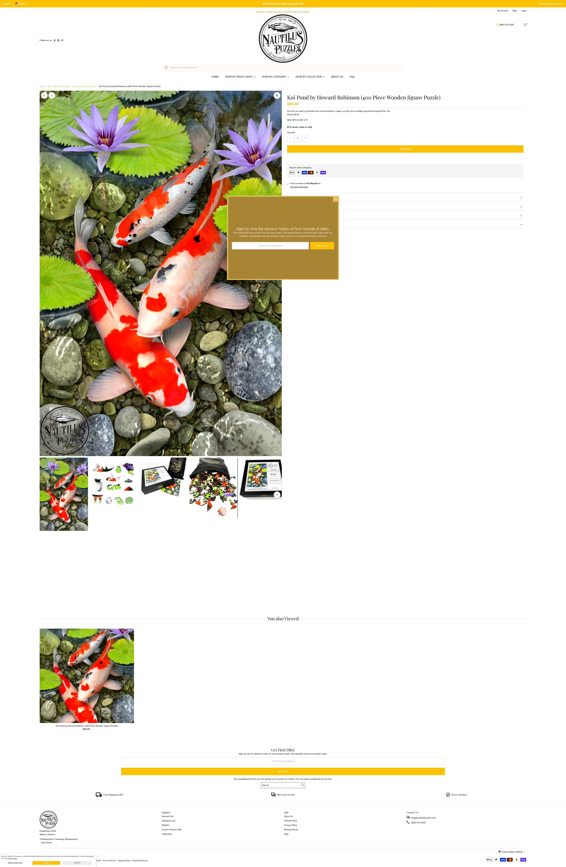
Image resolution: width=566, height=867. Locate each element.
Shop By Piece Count (239, 77)
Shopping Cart (168, 821)
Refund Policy (290, 821)
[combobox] (285, 68)
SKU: (289, 120)
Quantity (291, 132)
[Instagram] (58, 40)
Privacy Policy (12, 858)
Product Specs (294, 215)
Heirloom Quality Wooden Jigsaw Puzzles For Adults (283, 11)
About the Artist (294, 224)
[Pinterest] (62, 40)
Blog (286, 834)
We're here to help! (286, 795)
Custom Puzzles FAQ (172, 829)
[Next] (419, 3)
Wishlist (165, 825)
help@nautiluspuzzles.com (423, 818)
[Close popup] (335, 199)
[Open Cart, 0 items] (524, 24)
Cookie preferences (140, 861)
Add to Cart (405, 149)
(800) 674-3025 (418, 822)
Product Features (295, 198)
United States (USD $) (512, 852)
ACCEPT (46, 863)
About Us (337, 77)
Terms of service (109, 861)
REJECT (77, 863)
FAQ (352, 77)
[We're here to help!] (273, 796)
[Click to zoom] (277, 95)
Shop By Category (274, 77)
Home (215, 77)
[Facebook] (55, 40)
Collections (167, 834)
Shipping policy (124, 861)
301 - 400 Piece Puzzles (59, 86)
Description (292, 207)
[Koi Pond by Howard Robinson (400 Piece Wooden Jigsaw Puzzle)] (87, 676)
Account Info (167, 816)
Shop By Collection (309, 77)
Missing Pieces (291, 829)
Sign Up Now (283, 771)
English (6, 3)
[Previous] (146, 3)
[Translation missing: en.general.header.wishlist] (517, 24)
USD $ (23, 3)
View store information (299, 187)
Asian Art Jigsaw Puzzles (84, 86)
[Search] (166, 68)
